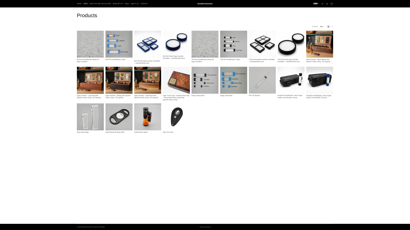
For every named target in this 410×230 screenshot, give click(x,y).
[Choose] (100, 54)
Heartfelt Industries (86, 227)
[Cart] (331, 3)
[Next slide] (158, 45)
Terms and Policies (205, 227)
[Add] (272, 90)
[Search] (322, 3)
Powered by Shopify (99, 227)
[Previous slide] (137, 45)
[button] (322, 26)
